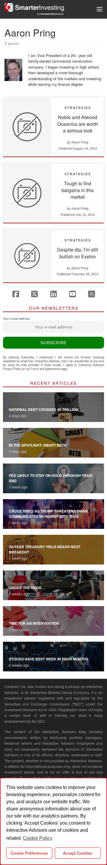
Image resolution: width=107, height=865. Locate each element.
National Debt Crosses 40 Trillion (43, 409)
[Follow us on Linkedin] (53, 294)
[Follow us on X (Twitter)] (34, 294)
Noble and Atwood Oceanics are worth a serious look (77, 124)
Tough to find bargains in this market (78, 190)
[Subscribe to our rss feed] (91, 294)
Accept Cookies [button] (77, 853)
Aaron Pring (79, 142)
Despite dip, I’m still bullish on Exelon (77, 253)
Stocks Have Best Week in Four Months (48, 659)
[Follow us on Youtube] (72, 294)
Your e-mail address (16, 318)
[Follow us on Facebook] (16, 294)
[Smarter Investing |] (34, 6)
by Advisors (50, 13)
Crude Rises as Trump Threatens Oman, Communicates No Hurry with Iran (49, 513)
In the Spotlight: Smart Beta (37, 445)
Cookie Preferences (29, 853)
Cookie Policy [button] (37, 838)
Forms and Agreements (45, 369)
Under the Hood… (27, 587)
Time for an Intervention (34, 623)
